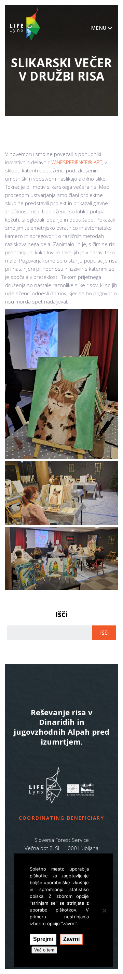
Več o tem (44, 949)
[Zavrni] (104, 910)
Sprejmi (43, 939)
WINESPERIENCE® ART (76, 162)
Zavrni (71, 939)
